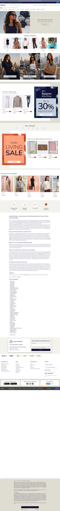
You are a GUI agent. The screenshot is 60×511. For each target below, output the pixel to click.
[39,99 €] (46, 184)
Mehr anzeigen (43, 347)
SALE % (8, 7)
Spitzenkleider (12, 323)
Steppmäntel (12, 283)
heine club (17, 363)
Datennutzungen (41, 482)
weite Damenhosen (13, 293)
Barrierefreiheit (25, 388)
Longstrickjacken (13, 303)
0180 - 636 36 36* (49, 373)
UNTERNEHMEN (33, 361)
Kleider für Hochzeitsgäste (14, 312)
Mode (1, 7)
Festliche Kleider (13, 310)
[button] (32, 102)
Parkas (11, 321)
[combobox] (19, 5)
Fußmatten (34, 258)
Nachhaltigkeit (18, 369)
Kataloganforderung (4, 369)
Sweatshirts (12, 315)
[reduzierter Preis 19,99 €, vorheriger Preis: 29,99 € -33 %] (17, 101)
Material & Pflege (4, 367)
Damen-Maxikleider (13, 298)
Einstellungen (37, 509)
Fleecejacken (12, 311)
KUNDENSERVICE (4, 361)
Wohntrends (15, 224)
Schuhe (18, 9)
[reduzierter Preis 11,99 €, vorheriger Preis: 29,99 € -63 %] (53, 147)
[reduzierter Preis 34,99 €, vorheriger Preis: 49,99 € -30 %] (7, 101)
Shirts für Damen (13, 317)
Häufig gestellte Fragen (5, 363)
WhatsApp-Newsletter (19, 367)
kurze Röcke (12, 302)
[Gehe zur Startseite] (3, 5)
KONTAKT (46, 361)
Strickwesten (12, 284)
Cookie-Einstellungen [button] (40, 388)
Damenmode (5, 9)
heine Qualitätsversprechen (5, 371)
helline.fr (19, 276)
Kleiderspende (18, 371)
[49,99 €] (33, 184)
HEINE (17, 361)
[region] (30, 495)
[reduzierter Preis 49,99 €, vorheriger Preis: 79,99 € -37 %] (28, 101)
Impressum (29, 388)
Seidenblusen (12, 322)
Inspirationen (27, 9)
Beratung (38, 9)
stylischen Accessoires (33, 221)
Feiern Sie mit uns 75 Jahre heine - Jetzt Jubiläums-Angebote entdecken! (30, 0)
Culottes (11, 307)
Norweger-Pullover (13, 332)
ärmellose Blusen (13, 295)
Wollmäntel (12, 294)
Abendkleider (19, 222)
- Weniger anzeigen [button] (12, 334)
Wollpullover (12, 326)
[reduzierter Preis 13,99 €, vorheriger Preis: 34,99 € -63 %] (32, 147)
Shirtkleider (12, 301)
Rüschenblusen (12, 331)
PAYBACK (17, 372)
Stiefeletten (12, 304)
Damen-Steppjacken (13, 292)
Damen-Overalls (13, 306)
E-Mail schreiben (49, 364)
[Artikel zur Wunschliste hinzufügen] (10, 96)
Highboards (12, 285)
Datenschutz (20, 388)
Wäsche (14, 9)
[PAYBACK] (57, 2)
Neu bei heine (18, 366)
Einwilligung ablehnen (24, 509)
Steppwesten (12, 286)
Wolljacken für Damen (13, 313)
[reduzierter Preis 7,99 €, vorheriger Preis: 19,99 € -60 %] (43, 147)
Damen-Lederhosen (13, 305)
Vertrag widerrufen (11, 388)
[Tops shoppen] (15, 22)
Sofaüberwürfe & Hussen (14, 288)
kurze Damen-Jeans (13, 291)
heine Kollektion (33, 9)
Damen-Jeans (12, 282)
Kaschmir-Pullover (13, 329)
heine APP (17, 368)
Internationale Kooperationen (35, 368)
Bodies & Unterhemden (14, 287)
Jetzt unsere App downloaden (10, 381)
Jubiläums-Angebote (14, 7)
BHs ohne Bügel (12, 324)
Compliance (32, 367)
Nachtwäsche (12, 325)
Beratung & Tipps (4, 366)
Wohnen (4, 7)
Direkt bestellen (3, 368)
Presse (31, 366)
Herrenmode (43, 9)
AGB (16, 388)
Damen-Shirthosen (13, 296)
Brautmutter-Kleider (13, 330)
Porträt (31, 363)
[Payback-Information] (57, 388)
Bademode (10, 9)
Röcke (10, 234)
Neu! (1, 9)
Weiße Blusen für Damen (14, 314)
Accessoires (22, 9)
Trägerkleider (12, 316)
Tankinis (11, 297)
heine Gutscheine (26, 274)
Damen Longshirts (13, 320)
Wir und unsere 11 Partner (18, 482)
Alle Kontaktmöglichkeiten (51, 367)
